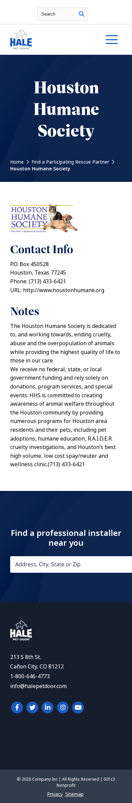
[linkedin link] (47, 707)
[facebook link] (17, 707)
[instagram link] (63, 707)
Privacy (55, 794)
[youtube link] (78, 707)
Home (17, 162)
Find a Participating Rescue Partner (70, 162)
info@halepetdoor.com (38, 686)
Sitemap (74, 794)
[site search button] (81, 14)
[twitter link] (32, 707)
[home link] (21, 638)
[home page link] (50, 39)
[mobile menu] (112, 39)
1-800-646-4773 (30, 676)
